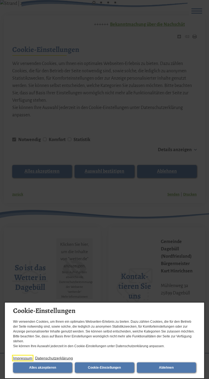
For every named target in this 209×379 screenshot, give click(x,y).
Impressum (22, 358)
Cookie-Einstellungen (104, 367)
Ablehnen (166, 367)
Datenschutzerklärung (54, 358)
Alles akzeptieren (42, 367)
